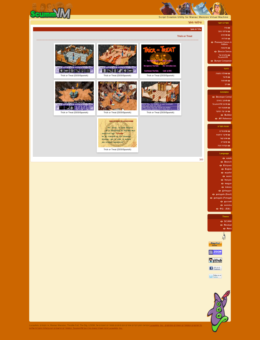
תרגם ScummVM (219, 104)
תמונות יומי (222, 108)
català (229, 158)
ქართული (227, 191)
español (228, 173)
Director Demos (225, 52)
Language (224, 153)
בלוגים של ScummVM (223, 56)
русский (228, 202)
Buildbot (228, 115)
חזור (201, 159)
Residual (228, 225)
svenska (228, 205)
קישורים (224, 142)
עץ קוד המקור (221, 111)
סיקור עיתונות (221, 135)
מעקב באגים (222, 101)
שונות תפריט (223, 126)
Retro (229, 229)
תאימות (224, 81)
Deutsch (228, 162)
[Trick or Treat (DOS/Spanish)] (160, 59)
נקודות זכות (222, 146)
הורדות (224, 39)
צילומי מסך (222, 31)
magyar (228, 183)
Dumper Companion (223, 61)
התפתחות (224, 92)
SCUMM (228, 221)
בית (225, 28)
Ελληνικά (227, 165)
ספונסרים (223, 131)
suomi (229, 176)
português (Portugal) (223, 198)
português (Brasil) (224, 194)
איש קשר (223, 138)
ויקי (226, 84)
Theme (225, 217)
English (228, 169)
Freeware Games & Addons (223, 43)
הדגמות (224, 48)
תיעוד (226, 69)
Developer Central (224, 97)
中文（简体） (226, 209)
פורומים (224, 35)
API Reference (225, 119)
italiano (228, 187)
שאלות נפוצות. (221, 73)
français (228, 180)
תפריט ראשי (223, 23)
